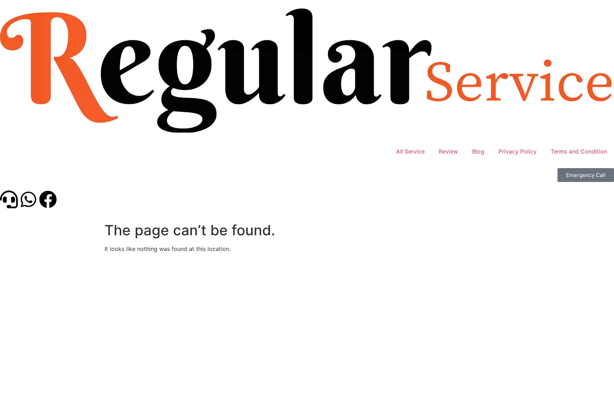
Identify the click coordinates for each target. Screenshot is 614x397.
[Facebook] (48, 199)
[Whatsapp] (28, 199)
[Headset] (9, 199)
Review (448, 151)
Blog (478, 151)
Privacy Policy (518, 151)
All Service (410, 151)
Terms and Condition (579, 151)
